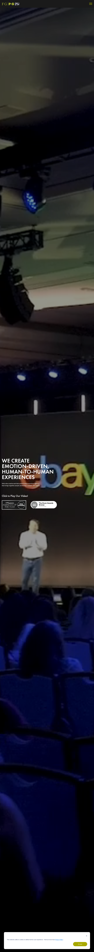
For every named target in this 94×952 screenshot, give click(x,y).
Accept (80, 944)
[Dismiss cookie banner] (86, 936)
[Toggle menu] (90, 4)
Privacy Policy (59, 939)
